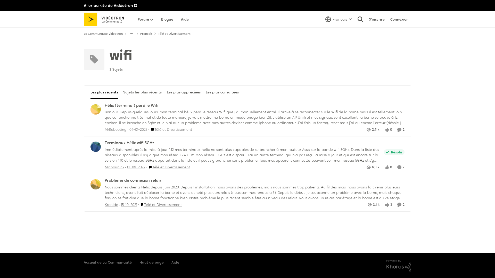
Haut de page (151, 262)
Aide (175, 262)
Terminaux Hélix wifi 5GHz (129, 142)
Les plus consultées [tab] (222, 92)
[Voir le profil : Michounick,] (95, 147)
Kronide (111, 204)
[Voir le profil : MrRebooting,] (95, 109)
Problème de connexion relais (133, 180)
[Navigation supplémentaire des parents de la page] (131, 33)
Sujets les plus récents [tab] (142, 92)
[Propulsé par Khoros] (398, 266)
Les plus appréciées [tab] (184, 92)
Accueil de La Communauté (108, 262)
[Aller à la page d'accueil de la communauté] (105, 19)
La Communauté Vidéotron (103, 34)
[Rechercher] (360, 19)
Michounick (114, 167)
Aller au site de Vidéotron (108, 5)
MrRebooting (116, 129)
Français (146, 34)
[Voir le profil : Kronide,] (95, 184)
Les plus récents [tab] (104, 92)
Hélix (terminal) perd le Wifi (131, 105)
